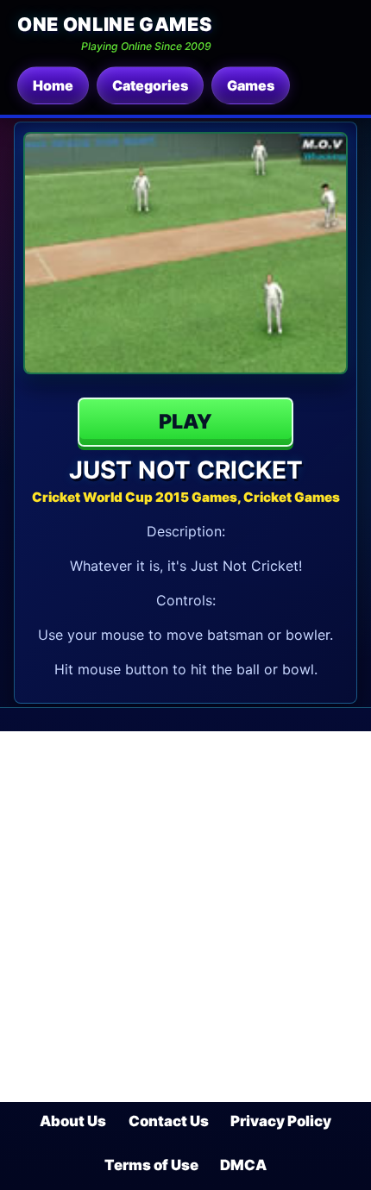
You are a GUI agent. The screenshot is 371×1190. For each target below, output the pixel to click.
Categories (150, 85)
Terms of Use (151, 1165)
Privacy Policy (280, 1121)
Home (53, 85)
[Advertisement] (185, 916)
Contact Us (169, 1121)
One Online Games (114, 24)
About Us (73, 1121)
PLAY (185, 422)
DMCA (243, 1165)
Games (250, 85)
